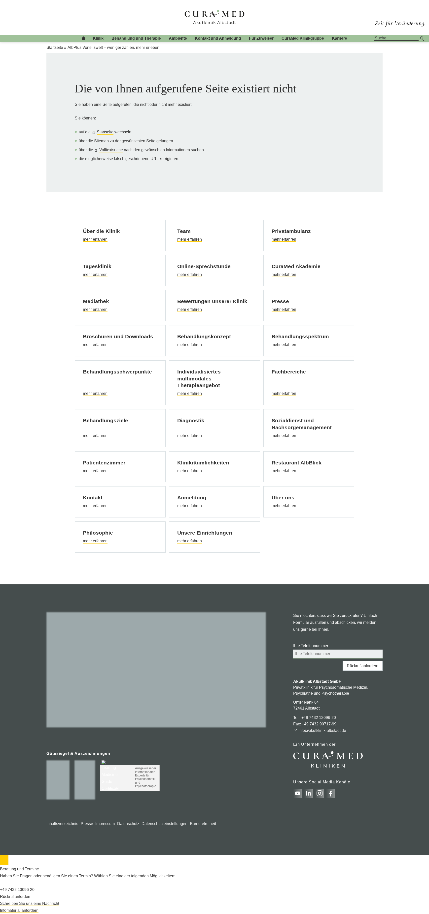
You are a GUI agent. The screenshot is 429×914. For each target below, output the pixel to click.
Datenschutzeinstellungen (164, 824)
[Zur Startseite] (215, 17)
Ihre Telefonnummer (310, 646)
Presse (87, 824)
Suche (423, 37)
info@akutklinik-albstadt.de (322, 730)
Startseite (105, 132)
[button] (297, 793)
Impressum (105, 824)
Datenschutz (128, 824)
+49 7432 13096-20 (318, 717)
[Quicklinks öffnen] (4, 860)
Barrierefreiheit (203, 824)
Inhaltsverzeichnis (62, 824)
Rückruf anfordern (362, 666)
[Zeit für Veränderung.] (400, 19)
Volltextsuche (111, 150)
